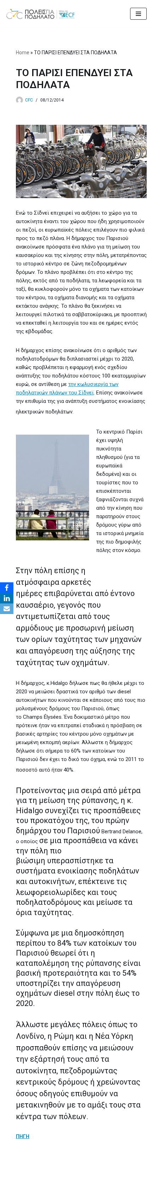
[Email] (6, 608)
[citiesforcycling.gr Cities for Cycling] (42, 14)
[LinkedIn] (6, 598)
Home (22, 52)
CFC (29, 100)
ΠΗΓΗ (22, 1136)
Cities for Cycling (52, 1189)
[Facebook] (6, 587)
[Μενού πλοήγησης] (138, 14)
